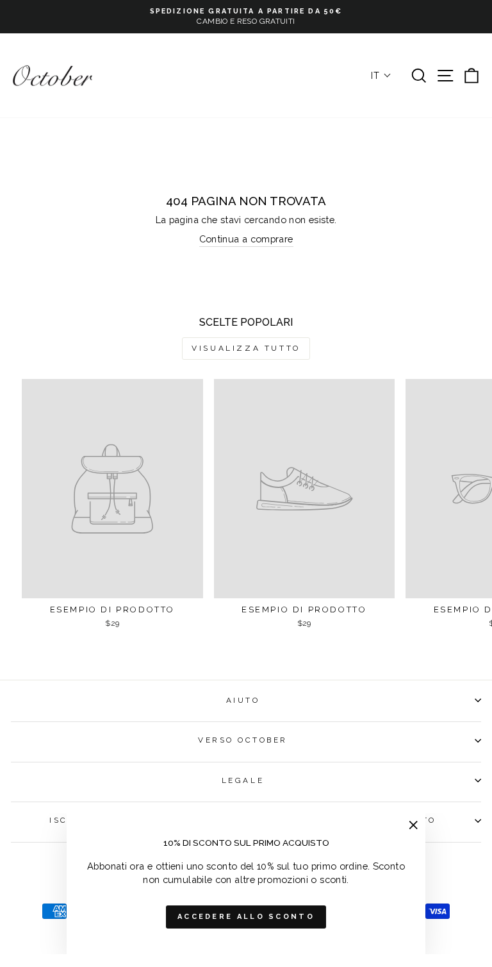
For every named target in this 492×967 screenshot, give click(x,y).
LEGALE (243, 780)
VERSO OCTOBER (243, 740)
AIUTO (243, 700)
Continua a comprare (246, 238)
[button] (381, 75)
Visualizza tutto (246, 348)
